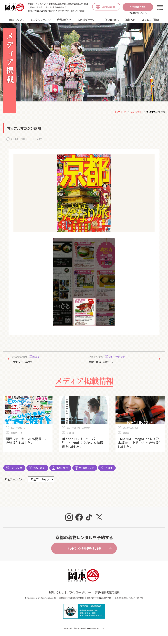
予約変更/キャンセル (138, 13)
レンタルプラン (39, 20)
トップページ (120, 111)
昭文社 (40, 138)
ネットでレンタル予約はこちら (84, 548)
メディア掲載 (136, 111)
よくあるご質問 (150, 20)
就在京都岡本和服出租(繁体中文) (99, 598)
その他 (108, 468)
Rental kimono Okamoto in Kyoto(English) (40, 598)
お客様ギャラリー (87, 20)
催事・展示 (62, 468)
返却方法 (130, 20)
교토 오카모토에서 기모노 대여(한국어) (129, 598)
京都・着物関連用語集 (107, 592)
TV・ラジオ (16, 468)
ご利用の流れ (111, 20)
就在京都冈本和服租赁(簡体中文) (71, 598)
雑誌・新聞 (39, 468)
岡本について (16, 20)
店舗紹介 (62, 20)
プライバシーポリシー (79, 592)
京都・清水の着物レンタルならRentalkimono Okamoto (84, 628)
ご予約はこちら (137, 7)
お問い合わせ (56, 592)
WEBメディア (86, 468)
